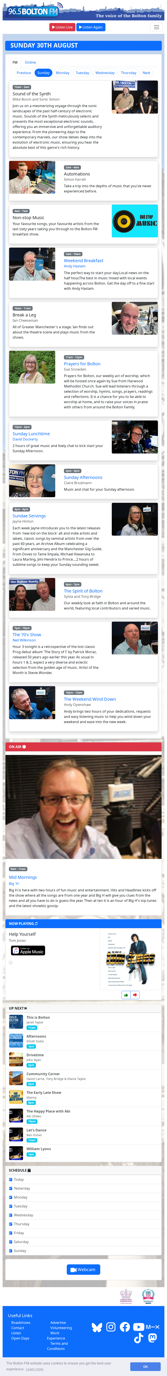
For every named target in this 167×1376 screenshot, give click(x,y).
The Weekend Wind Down (90, 699)
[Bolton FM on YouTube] (138, 1329)
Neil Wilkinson (24, 640)
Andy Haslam (74, 266)
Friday (19, 1232)
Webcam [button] (87, 1269)
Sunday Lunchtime (31, 434)
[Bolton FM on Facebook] (124, 1329)
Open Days (20, 1338)
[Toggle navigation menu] (156, 27)
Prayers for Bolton (82, 364)
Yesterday (22, 1188)
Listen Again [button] (92, 27)
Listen (16, 1333)
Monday (62, 72)
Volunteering (61, 1327)
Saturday (21, 1241)
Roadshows (20, 1322)
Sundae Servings (29, 516)
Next (146, 72)
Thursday (128, 72)
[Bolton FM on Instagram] (110, 1329)
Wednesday (105, 72)
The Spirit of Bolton (83, 591)
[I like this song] (126, 995)
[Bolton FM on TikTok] (138, 1340)
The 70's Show (27, 634)
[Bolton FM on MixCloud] (152, 1329)
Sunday (20, 1250)
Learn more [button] (34, 1369)
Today (19, 1179)
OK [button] (145, 1366)
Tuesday (82, 72)
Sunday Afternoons (83, 477)
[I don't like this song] (135, 995)
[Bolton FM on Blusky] (97, 1329)
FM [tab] (15, 62)
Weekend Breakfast (83, 260)
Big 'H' (14, 883)
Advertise (58, 1322)
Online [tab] (30, 62)
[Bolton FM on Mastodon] (152, 1340)
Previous (24, 72)
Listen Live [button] (64, 27)
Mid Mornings (23, 877)
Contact (17, 1327)
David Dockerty (25, 439)
